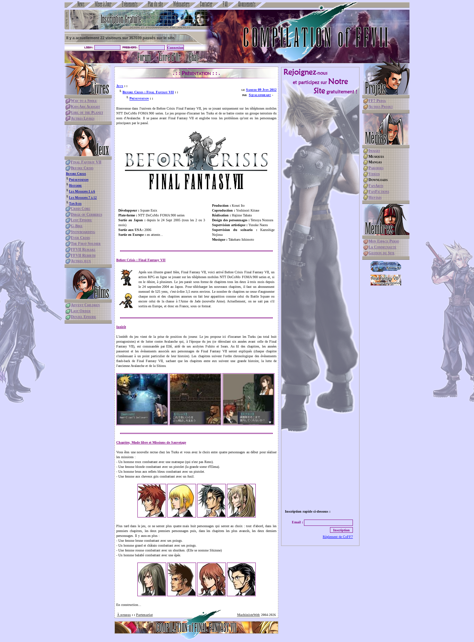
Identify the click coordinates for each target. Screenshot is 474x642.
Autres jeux (81, 261)
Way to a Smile (84, 101)
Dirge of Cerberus (86, 214)
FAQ (225, 4)
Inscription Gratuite (121, 19)
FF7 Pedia (377, 101)
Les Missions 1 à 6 (82, 191)
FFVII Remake (83, 249)
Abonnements (246, 4)
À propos (124, 615)
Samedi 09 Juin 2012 (261, 90)
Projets (375, 87)
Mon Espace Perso (384, 241)
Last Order (81, 311)
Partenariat (144, 615)
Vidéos (374, 174)
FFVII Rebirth (83, 255)
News (80, 4)
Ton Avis (75, 203)
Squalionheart (260, 95)
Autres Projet (381, 106)
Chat (193, 57)
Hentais (375, 197)
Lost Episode (81, 220)
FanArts (376, 185)
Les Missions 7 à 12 (83, 197)
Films (101, 292)
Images (374, 150)
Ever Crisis (80, 238)
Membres (379, 228)
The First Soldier (86, 243)
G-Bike (77, 226)
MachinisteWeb (248, 615)
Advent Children (85, 305)
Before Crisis (82, 168)
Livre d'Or (170, 57)
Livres (100, 87)
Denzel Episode (83, 317)
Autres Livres (82, 118)
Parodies (376, 168)
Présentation (78, 179)
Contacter (206, 4)
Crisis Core (80, 208)
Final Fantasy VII (86, 162)
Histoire (75, 185)
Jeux (102, 149)
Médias (375, 137)
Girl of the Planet (87, 112)
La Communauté (382, 247)
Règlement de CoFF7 (338, 537)
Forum (144, 57)
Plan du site (155, 4)
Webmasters (181, 4)
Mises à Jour (103, 4)
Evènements (129, 4)
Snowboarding (83, 232)
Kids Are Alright (85, 106)
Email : (297, 522)
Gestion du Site (382, 253)
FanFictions (379, 191)
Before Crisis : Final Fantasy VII (148, 92)
